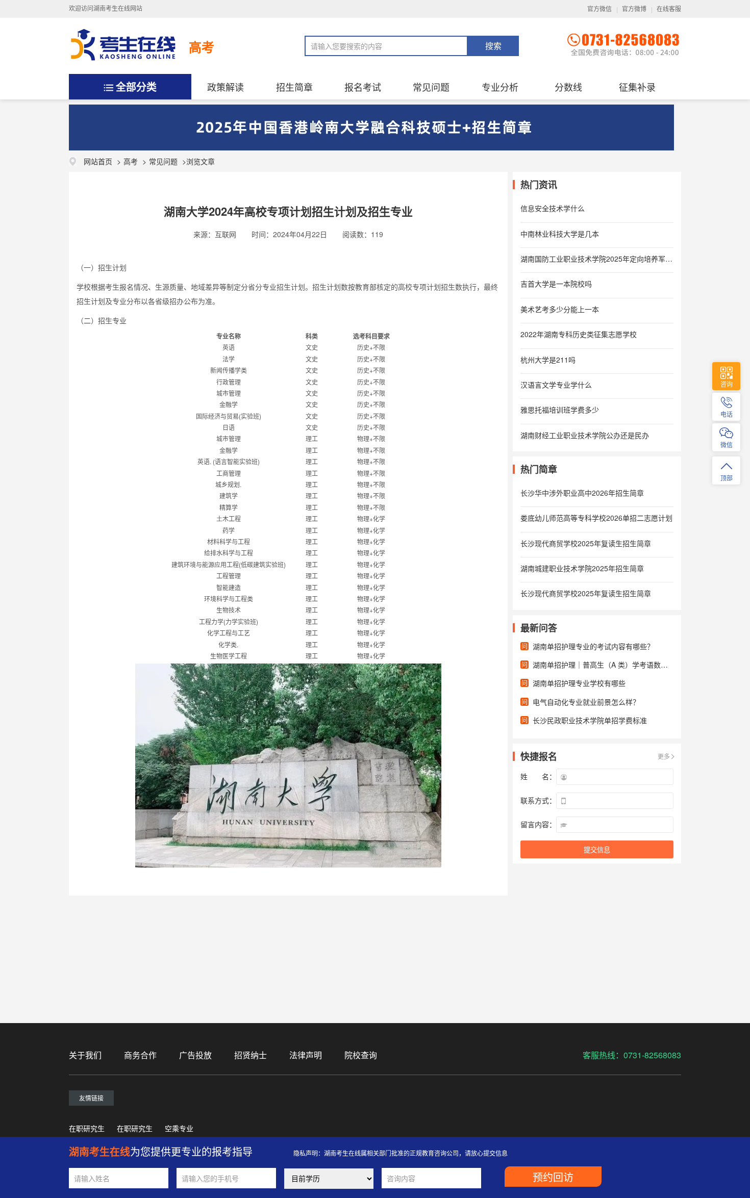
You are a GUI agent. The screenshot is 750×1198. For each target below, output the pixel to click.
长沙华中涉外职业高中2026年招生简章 (582, 493)
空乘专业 (179, 1128)
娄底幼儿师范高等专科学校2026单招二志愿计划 (596, 518)
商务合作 (140, 1055)
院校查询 (360, 1055)
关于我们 (85, 1055)
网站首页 (98, 161)
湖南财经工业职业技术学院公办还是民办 (584, 435)
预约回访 (553, 1177)
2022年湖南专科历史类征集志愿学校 (578, 334)
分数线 (568, 86)
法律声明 (305, 1055)
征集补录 (637, 86)
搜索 (493, 46)
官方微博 (634, 9)
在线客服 (669, 9)
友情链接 (91, 1097)
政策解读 (225, 86)
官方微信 (599, 9)
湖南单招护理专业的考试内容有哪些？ (593, 646)
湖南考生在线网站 (117, 8)
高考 (201, 47)
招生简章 (294, 86)
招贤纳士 (250, 1055)
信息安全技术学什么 (552, 208)
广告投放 (195, 1055)
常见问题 (431, 86)
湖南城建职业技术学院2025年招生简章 (582, 568)
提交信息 (597, 850)
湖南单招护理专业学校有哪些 (579, 683)
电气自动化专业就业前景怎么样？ (586, 702)
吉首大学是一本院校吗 (556, 283)
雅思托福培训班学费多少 (559, 409)
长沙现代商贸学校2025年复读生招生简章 (585, 543)
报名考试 (362, 86)
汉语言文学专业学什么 (556, 384)
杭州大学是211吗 (548, 359)
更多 (664, 756)
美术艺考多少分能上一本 (559, 309)
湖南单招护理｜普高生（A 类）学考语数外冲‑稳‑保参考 (621, 664)
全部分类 (136, 86)
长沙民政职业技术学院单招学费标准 (590, 720)
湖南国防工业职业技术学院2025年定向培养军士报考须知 (610, 258)
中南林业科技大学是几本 (559, 233)
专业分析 (500, 86)
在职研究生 (87, 1128)
